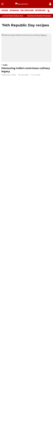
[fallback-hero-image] (26, 48)
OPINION (14, 10)
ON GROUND (27, 10)
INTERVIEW (41, 10)
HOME (4, 10)
